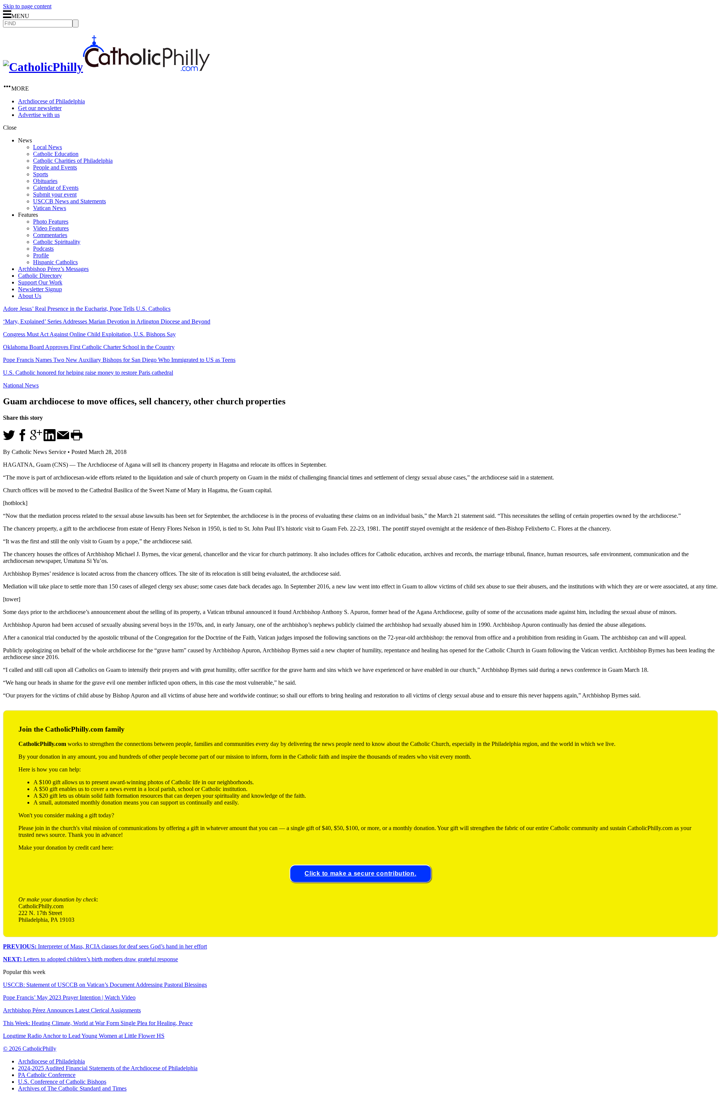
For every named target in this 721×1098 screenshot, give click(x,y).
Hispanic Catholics (55, 262)
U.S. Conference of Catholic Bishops (62, 1081)
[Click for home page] (106, 67)
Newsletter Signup (40, 289)
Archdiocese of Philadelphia (51, 101)
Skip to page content (27, 6)
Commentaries (50, 235)
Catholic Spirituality (56, 242)
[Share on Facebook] (23, 439)
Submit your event (55, 194)
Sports (40, 174)
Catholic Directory (40, 275)
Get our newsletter (40, 108)
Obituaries (45, 181)
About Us (29, 296)
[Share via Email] (63, 439)
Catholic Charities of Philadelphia (73, 160)
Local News (47, 147)
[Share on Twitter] (9, 439)
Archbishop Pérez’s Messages (53, 269)
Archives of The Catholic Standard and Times (72, 1088)
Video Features (51, 228)
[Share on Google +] (36, 439)
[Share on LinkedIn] (50, 439)
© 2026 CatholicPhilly (29, 1048)
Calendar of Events (55, 188)
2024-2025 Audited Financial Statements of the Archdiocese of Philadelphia (108, 1068)
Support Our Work (40, 282)
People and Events (55, 167)
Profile (41, 255)
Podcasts (43, 248)
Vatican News (49, 208)
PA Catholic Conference (46, 1075)
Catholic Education (55, 154)
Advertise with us (39, 115)
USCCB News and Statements (69, 201)
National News (21, 385)
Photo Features (50, 221)
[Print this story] (77, 439)
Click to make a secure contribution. (360, 873)
